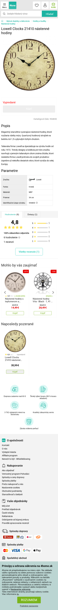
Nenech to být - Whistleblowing (16, 459)
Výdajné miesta (9, 452)
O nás (4, 449)
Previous (5, 292)
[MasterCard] (5, 550)
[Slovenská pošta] (19, 537)
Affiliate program (9, 455)
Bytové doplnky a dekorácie (18, 21)
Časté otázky (8, 513)
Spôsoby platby (9, 481)
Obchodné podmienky (12, 491)
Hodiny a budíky (39, 21)
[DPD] (29, 537)
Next (53, 292)
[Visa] (15, 550)
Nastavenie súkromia (20, 589)
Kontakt (5, 445)
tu (18, 594)
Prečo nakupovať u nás (12, 484)
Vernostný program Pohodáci (15, 474)
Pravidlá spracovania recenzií (15, 523)
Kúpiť (29, 108)
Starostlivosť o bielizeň (12, 494)
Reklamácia (7, 516)
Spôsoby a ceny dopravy (13, 477)
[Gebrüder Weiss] (38, 537)
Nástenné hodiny (8, 24)
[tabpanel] (29, 64)
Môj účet (6, 506)
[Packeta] (8, 537)
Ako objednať (8, 470)
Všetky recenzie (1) (29, 251)
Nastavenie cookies (11, 488)
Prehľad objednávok (11, 509)
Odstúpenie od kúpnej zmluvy (15, 520)
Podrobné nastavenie (29, 606)
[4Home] (3, 21)
